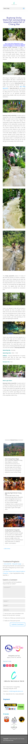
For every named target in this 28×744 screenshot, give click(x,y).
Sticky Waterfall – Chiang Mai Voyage (12, 564)
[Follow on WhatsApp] (16, 665)
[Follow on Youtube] (13, 665)
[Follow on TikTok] (7, 665)
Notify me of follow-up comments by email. (15, 618)
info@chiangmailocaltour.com (16, 691)
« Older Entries (7, 548)
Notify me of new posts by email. (12, 620)
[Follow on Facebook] (4, 665)
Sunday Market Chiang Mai (12, 530)
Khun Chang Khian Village (12, 459)
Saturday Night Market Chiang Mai (13, 493)
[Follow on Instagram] (10, 665)
